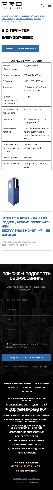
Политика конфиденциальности (26, 478)
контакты (26, 391)
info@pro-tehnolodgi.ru (26, 470)
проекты (13, 387)
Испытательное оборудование (26, 440)
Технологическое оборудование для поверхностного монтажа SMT (26, 410)
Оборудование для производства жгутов (26, 399)
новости (40, 387)
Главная (5, 15)
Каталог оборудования (21, 15)
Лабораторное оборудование (26, 432)
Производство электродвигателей (26, 405)
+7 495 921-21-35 (42, 5)
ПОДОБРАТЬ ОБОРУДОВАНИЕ (25, 357)
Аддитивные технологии (26, 444)
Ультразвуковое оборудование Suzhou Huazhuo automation (26, 420)
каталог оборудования (17, 383)
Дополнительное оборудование (26, 448)
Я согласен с (28, 366)
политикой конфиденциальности (34, 366)
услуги (27, 387)
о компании (42, 383)
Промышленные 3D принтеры (27, 18)
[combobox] (5, 309)
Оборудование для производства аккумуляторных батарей (26, 427)
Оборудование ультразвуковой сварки (26, 415)
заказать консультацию (25, 466)
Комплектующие (26, 453)
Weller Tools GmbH (26, 436)
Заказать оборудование (19, 48)
